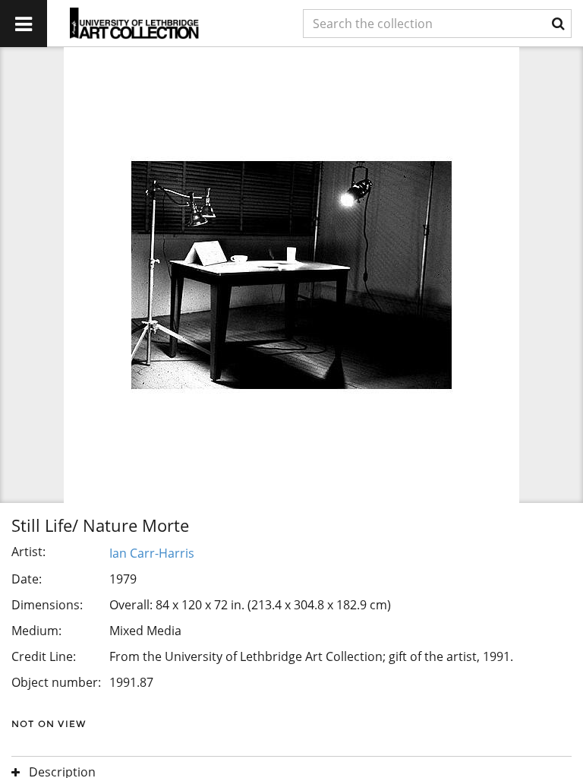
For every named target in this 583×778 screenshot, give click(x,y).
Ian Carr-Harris (151, 553)
